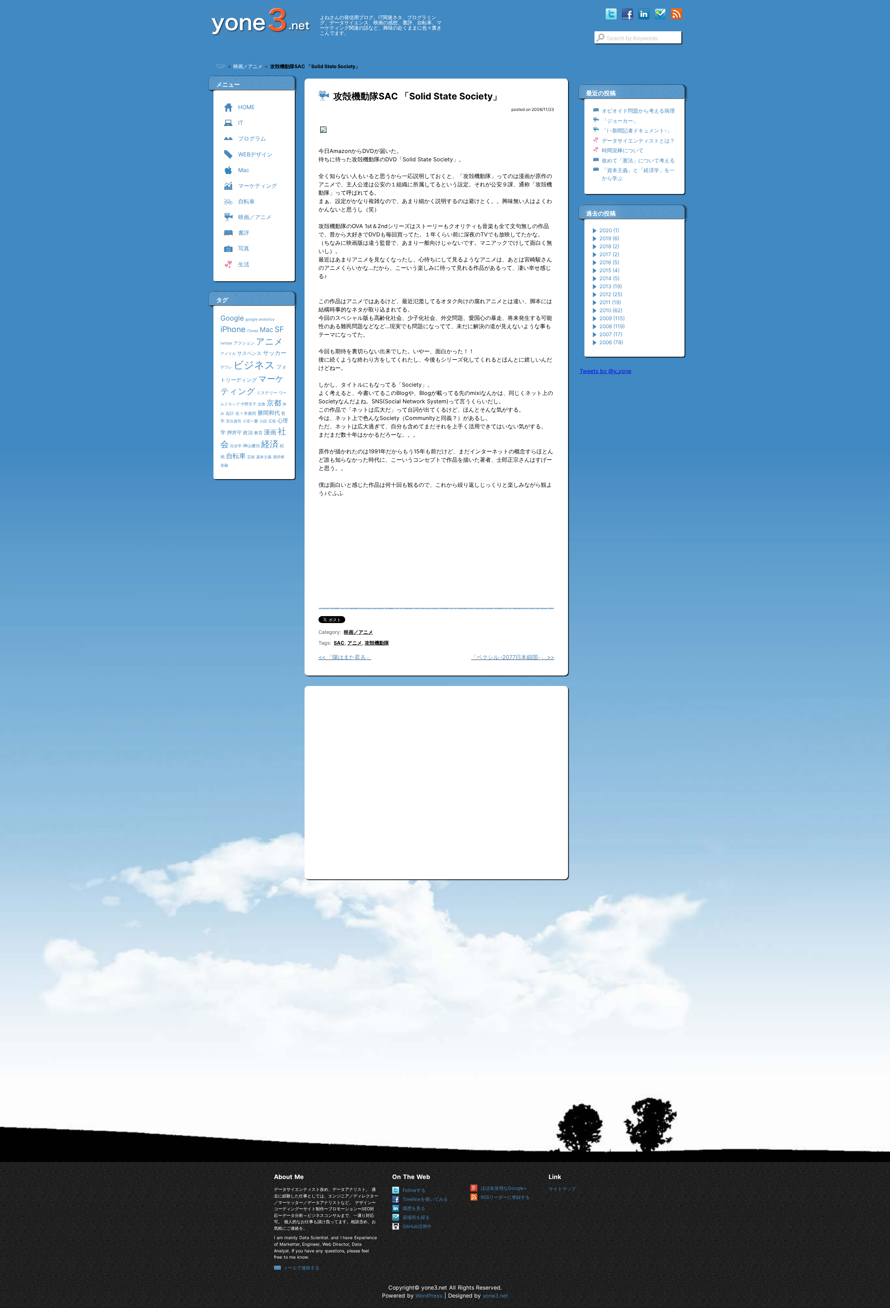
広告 (272, 421)
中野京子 (248, 404)
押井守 (234, 432)
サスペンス (249, 353)
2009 (612, 318)
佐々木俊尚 (245, 413)
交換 (261, 404)
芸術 (251, 457)
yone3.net (495, 1296)
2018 (609, 246)
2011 (610, 302)
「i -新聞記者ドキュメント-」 (637, 130)
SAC (339, 643)
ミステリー (267, 392)
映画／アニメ (358, 632)
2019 (609, 238)
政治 (248, 432)
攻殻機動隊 (377, 643)
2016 (609, 262)
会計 (230, 413)
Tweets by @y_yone (605, 371)
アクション (244, 343)
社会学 (236, 446)
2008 (612, 326)
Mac (266, 329)
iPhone (232, 329)
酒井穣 (278, 457)
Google (232, 318)
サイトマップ (562, 1189)
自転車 (236, 456)
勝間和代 (269, 412)
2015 (609, 270)
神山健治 (251, 445)
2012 (610, 294)
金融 (224, 465)
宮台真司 (233, 421)
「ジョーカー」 (620, 121)
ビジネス (254, 365)
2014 (609, 278)
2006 (611, 342)
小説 (263, 421)
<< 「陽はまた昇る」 (344, 657)
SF (279, 329)
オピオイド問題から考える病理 (638, 110)
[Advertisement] (632, 486)
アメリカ (228, 354)
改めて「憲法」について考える (638, 160)
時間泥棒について (623, 150)
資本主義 (264, 457)
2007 (610, 334)
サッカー (274, 352)
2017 (609, 254)
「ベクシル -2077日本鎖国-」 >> (512, 657)
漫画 (270, 432)
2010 (610, 310)
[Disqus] (436, 780)
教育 (258, 432)
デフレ (226, 367)
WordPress (428, 1296)
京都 (274, 402)
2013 (610, 286)
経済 (269, 444)
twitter (226, 343)
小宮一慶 (250, 421)
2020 (609, 230)
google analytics (260, 319)
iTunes (252, 331)
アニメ (269, 341)
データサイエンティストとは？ (638, 140)
